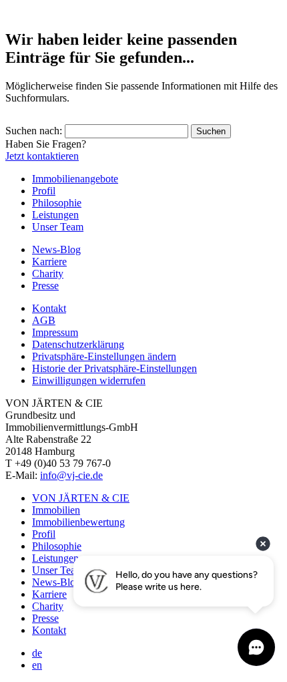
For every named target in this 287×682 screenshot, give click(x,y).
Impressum (55, 332)
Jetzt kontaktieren (42, 156)
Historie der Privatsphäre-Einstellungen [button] (114, 368)
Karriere (49, 261)
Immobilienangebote (75, 178)
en (37, 665)
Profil (43, 190)
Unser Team (57, 226)
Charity (47, 273)
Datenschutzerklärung (78, 344)
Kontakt (49, 308)
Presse (45, 285)
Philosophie (56, 202)
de (37, 653)
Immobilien (56, 510)
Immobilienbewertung (78, 522)
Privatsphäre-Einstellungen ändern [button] (104, 356)
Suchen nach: (33, 130)
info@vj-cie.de (71, 475)
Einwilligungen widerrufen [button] (89, 380)
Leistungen (55, 214)
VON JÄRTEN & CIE (80, 498)
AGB (43, 320)
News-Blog (56, 249)
